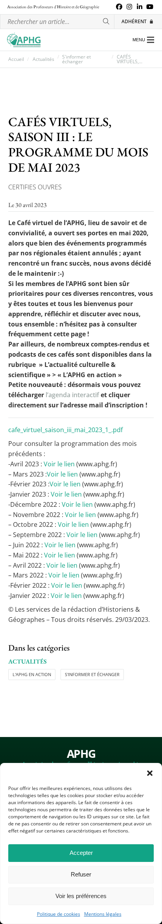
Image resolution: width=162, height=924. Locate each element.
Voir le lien (59, 464)
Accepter (81, 852)
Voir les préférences (81, 896)
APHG (81, 754)
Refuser (81, 874)
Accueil (16, 59)
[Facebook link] (119, 7)
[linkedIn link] (139, 7)
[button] (150, 773)
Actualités (43, 59)
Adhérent (134, 21)
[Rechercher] (106, 22)
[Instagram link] (129, 7)
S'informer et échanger (76, 59)
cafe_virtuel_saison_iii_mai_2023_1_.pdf (65, 429)
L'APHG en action (32, 674)
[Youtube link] (150, 7)
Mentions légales (103, 914)
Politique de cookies (58, 914)
